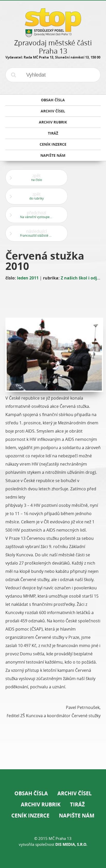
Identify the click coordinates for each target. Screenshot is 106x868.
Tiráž (77, 804)
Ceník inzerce (30, 815)
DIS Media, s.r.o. (71, 844)
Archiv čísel (74, 793)
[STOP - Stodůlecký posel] (53, 35)
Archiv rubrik (40, 804)
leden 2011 (28, 278)
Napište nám (76, 815)
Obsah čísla (31, 793)
